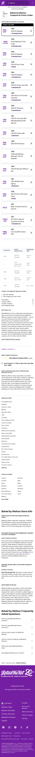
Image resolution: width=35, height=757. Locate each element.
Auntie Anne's (5, 454)
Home (3, 663)
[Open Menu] (33, 2)
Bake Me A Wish (6, 412)
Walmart (3, 496)
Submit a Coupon (7, 349)
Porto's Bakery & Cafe (7, 420)
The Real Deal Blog (8, 714)
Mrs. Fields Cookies (7, 449)
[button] (2, 358)
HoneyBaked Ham (6, 402)
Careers (4, 721)
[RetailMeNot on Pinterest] (15, 727)
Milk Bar (3, 410)
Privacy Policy (16, 736)
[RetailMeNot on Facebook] (3, 727)
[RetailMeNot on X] (21, 727)
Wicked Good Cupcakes (8, 431)
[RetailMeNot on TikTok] (27, 727)
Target (19, 491)
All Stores (4, 499)
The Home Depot (6, 494)
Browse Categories (8, 710)
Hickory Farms (5, 462)
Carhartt (3, 481)
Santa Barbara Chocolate (8, 436)
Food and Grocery (10, 663)
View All (4, 467)
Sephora (3, 489)
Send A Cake (5, 425)
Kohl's (3, 483)
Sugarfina (4, 404)
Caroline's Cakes (6, 407)
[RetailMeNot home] (2, 3)
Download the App (17, 686)
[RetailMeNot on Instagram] (9, 727)
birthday (25, 552)
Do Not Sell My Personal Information (10, 739)
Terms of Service (26, 733)
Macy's (19, 483)
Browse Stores (6, 707)
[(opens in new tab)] (5, 14)
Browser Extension (8, 717)
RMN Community (27, 712)
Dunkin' (3, 452)
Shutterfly (20, 489)
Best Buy (20, 478)
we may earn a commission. (17, 8)
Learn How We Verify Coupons (10, 339)
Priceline (20, 486)
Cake (2, 415)
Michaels (4, 486)
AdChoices (17, 733)
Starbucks (4, 441)
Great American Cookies (8, 444)
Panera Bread (5, 438)
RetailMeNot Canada (6, 733)
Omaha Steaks (5, 460)
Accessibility (24, 739)
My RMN (24, 703)
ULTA (19, 494)
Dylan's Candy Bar (6, 433)
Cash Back (8, 703)
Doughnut (4, 428)
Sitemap (31, 739)
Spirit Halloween (6, 491)
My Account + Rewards (26, 707)
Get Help (24, 718)
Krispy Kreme (5, 446)
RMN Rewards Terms (6, 736)
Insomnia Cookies (6, 423)
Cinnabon (4, 417)
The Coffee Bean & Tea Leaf (9, 457)
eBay (19, 481)
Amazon (3, 478)
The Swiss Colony (6, 465)
